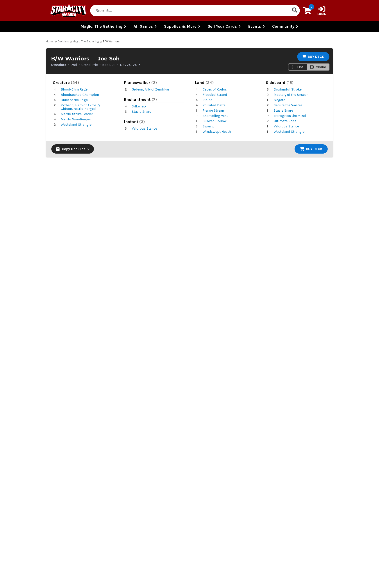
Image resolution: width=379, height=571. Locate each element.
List (300, 67)
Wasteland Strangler (77, 124)
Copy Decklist (73, 149)
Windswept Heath (217, 131)
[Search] (294, 10)
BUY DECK (316, 56)
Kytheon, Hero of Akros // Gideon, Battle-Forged (80, 107)
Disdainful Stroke (288, 89)
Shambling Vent (215, 116)
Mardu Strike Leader (77, 114)
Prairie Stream (214, 110)
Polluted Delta (214, 105)
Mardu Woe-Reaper (76, 119)
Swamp (209, 126)
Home (50, 41)
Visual (321, 67)
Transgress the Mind (290, 116)
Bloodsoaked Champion (80, 94)
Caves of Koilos (215, 89)
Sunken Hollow (215, 121)
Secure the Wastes (288, 105)
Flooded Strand (215, 94)
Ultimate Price (285, 121)
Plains (207, 100)
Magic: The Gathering (86, 41)
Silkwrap (139, 106)
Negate (279, 100)
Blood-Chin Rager (75, 89)
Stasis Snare (141, 111)
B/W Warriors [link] (111, 41)
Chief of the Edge (74, 100)
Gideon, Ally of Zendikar (150, 89)
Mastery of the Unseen (291, 94)
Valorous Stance (144, 128)
